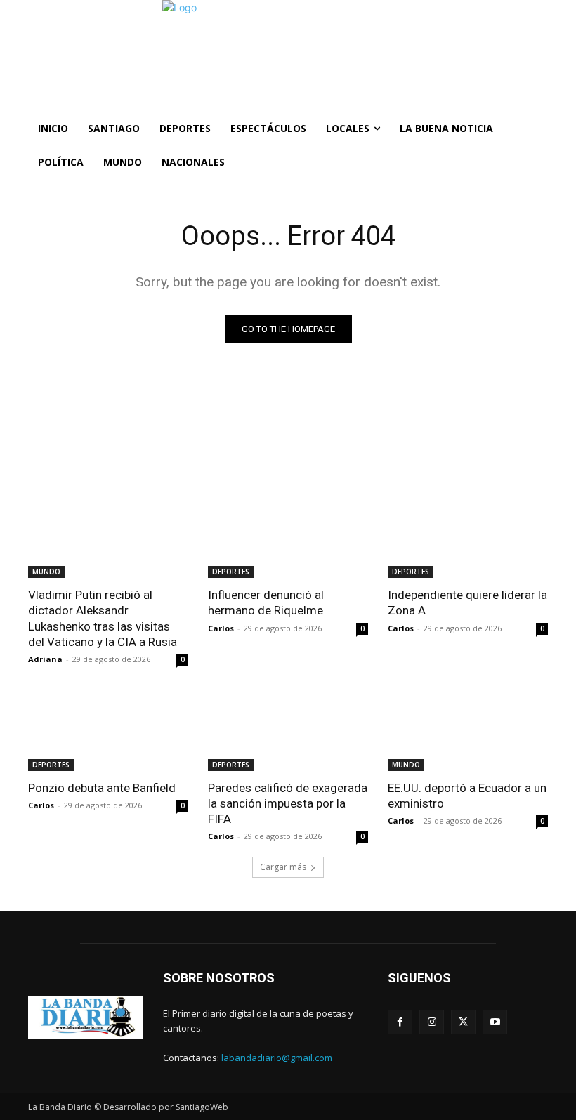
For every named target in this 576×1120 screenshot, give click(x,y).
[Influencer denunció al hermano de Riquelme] (288, 538)
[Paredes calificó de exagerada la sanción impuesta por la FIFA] (288, 731)
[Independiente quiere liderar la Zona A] (468, 538)
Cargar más (283, 867)
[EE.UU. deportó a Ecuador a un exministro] (468, 731)
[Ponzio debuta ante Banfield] (108, 731)
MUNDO (46, 572)
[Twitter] (463, 1022)
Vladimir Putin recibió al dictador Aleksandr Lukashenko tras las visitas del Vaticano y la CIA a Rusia (102, 618)
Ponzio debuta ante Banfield (102, 788)
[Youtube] (495, 1022)
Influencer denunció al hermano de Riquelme (266, 602)
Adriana (45, 659)
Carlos (221, 628)
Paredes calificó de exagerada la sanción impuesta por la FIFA (287, 803)
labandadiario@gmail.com (276, 1057)
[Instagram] (431, 1022)
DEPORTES (230, 572)
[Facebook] (400, 1022)
